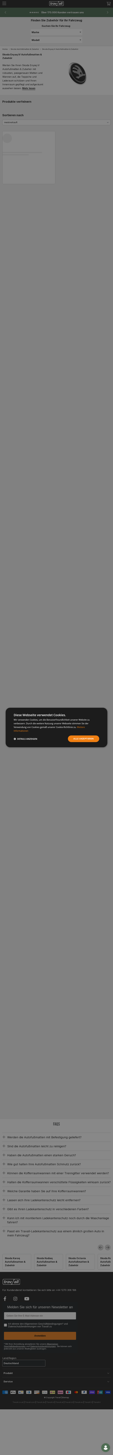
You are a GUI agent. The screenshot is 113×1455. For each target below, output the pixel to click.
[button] (25, 738)
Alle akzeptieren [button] (83, 738)
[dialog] (56, 727)
